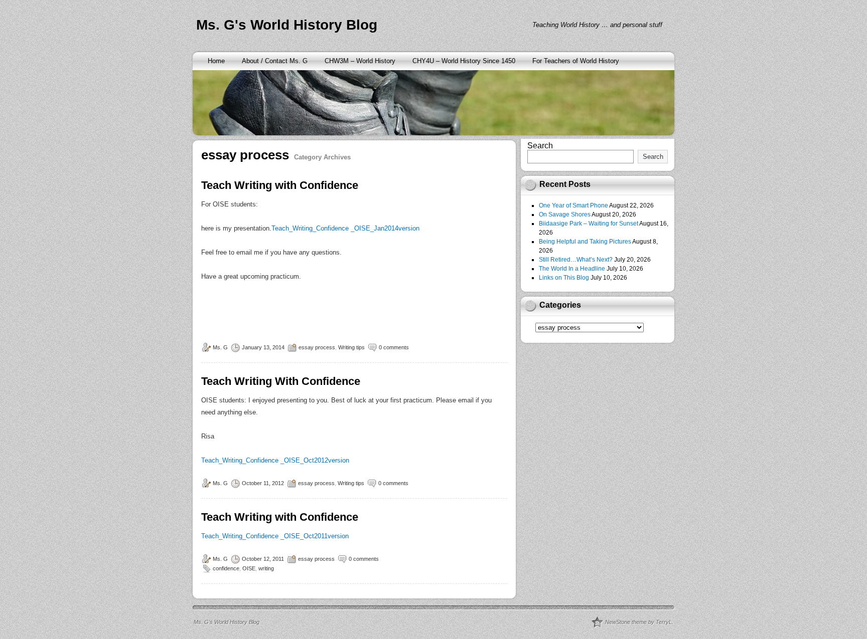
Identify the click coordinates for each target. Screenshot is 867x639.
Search (540, 145)
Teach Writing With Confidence (280, 381)
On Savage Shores (565, 214)
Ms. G (220, 347)
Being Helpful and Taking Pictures (585, 241)
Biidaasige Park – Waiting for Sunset (588, 223)
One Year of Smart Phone (573, 205)
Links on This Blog (564, 277)
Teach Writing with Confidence (279, 185)
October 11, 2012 (263, 483)
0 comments (394, 347)
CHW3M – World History (360, 61)
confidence (226, 568)
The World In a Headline (572, 268)
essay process (317, 347)
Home (216, 61)
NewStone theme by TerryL (638, 622)
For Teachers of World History (575, 61)
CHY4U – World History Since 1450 (463, 61)
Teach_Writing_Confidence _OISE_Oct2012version (275, 460)
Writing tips (351, 347)
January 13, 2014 (263, 347)
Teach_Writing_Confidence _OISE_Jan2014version (345, 228)
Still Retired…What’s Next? (576, 259)
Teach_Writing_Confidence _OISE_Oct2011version (275, 536)
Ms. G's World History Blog (286, 25)
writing (266, 568)
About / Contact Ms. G (275, 61)
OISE (248, 568)
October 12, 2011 (263, 559)
